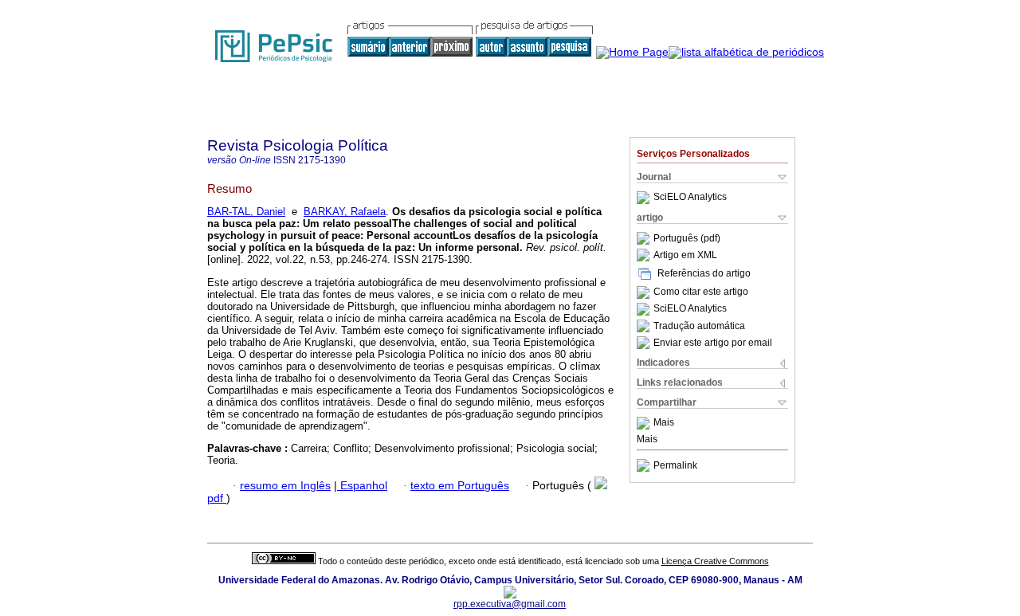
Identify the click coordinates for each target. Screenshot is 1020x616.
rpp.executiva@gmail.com (509, 604)
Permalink (675, 465)
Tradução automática (699, 326)
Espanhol (362, 486)
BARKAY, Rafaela (345, 212)
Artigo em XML (685, 255)
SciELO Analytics (690, 197)
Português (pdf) (686, 238)
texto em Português (459, 486)
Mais (663, 423)
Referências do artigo (704, 273)
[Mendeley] (645, 423)
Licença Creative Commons (715, 561)
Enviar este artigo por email (712, 342)
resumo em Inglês (285, 486)
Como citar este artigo (700, 292)
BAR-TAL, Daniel (246, 212)
